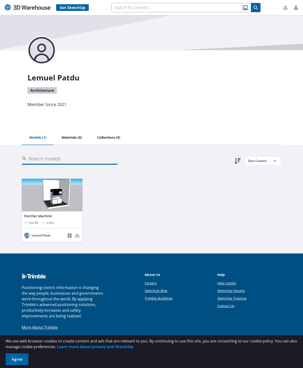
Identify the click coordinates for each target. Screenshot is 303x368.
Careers (151, 283)
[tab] (38, 137)
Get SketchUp (72, 7)
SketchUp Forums (231, 290)
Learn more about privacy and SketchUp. (95, 346)
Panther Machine (38, 216)
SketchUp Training (231, 298)
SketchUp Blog (156, 290)
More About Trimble (40, 327)
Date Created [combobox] (257, 161)
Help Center (226, 283)
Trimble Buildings (159, 298)
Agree (17, 359)
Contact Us (225, 306)
